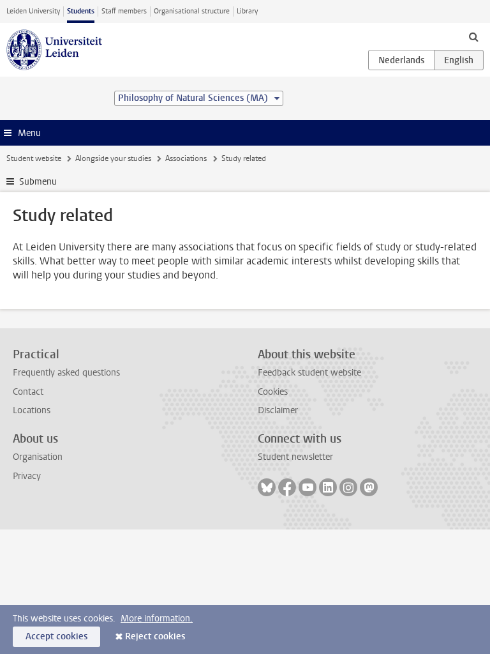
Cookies (273, 392)
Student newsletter (295, 457)
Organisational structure (192, 11)
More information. (157, 618)
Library (247, 11)
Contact (28, 392)
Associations (186, 158)
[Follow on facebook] (287, 487)
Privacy (27, 476)
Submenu (38, 182)
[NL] (401, 60)
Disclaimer (278, 410)
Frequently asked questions (66, 373)
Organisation (38, 457)
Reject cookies (155, 636)
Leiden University (33, 11)
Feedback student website (309, 373)
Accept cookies (56, 636)
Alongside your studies (113, 158)
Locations (31, 410)
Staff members (124, 11)
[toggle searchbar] (473, 36)
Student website (33, 158)
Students (80, 11)
